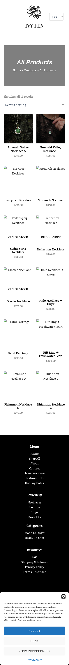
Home (35, 453)
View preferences (34, 651)
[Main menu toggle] (8, 17)
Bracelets (34, 517)
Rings (34, 512)
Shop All (34, 458)
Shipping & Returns (34, 562)
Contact (34, 468)
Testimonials (34, 478)
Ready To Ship (34, 537)
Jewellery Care (35, 473)
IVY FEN (34, 25)
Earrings (34, 507)
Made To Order (34, 533)
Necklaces (34, 502)
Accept (34, 631)
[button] (63, 596)
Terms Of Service (34, 572)
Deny (34, 641)
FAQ (34, 557)
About (35, 463)
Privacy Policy (35, 659)
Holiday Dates (34, 483)
